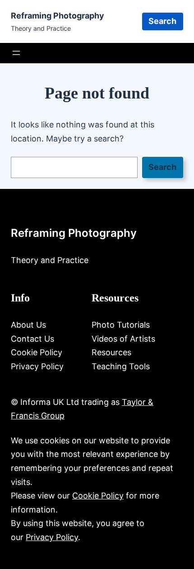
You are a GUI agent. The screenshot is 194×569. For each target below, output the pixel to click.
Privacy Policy (52, 537)
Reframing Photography (57, 15)
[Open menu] (16, 52)
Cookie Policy (98, 495)
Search (162, 21)
